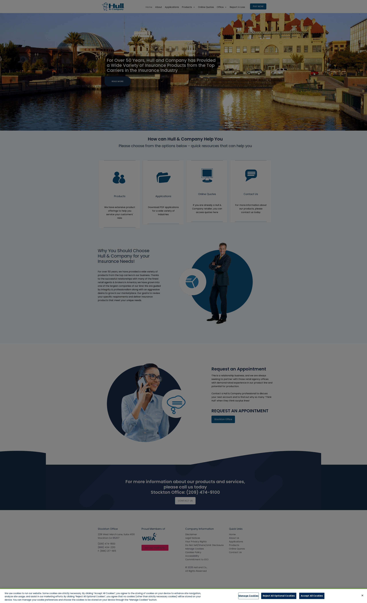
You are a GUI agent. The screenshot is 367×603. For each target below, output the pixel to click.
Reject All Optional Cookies (279, 595)
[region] (183, 595)
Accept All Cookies (312, 595)
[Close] (362, 595)
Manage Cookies (248, 595)
